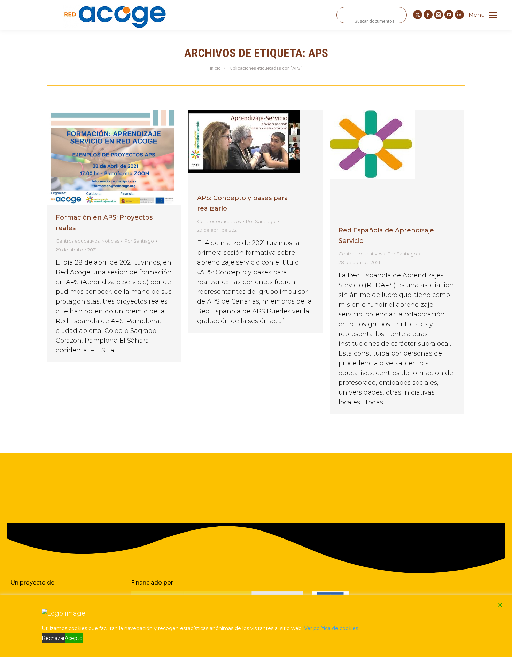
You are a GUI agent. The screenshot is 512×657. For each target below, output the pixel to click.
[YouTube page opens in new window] (448, 14)
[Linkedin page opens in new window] (459, 14)
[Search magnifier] (344, 15)
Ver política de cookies (331, 628)
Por (139, 241)
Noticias (110, 241)
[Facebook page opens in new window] (428, 14)
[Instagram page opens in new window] (438, 14)
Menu (476, 15)
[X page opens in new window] (417, 14)
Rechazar (53, 638)
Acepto (74, 638)
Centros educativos (77, 241)
